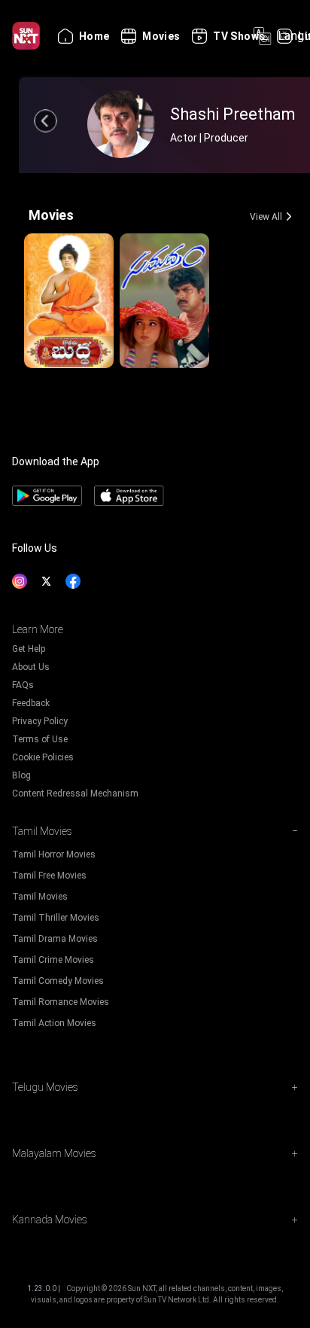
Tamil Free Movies (49, 875)
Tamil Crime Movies (53, 960)
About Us (31, 667)
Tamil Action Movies (54, 1023)
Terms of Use (40, 739)
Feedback (31, 703)
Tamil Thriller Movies (55, 917)
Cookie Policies (43, 757)
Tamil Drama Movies (55, 939)
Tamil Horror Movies (54, 854)
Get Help (28, 649)
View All (266, 217)
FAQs (23, 685)
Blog (21, 775)
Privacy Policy (40, 721)
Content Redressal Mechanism (75, 793)
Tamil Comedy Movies (58, 981)
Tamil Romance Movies (60, 1002)
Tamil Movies (40, 896)
